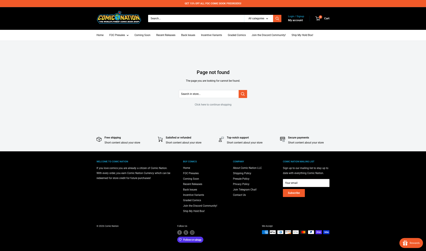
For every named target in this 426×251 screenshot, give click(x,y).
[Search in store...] (243, 94)
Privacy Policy (241, 184)
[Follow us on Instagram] (192, 232)
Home (100, 35)
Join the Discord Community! (269, 35)
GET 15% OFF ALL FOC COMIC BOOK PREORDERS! (213, 3)
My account (295, 20)
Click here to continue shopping (213, 104)
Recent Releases (165, 35)
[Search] (277, 18)
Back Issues (188, 35)
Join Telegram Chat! (245, 189)
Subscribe (294, 192)
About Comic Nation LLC (247, 168)
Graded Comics (237, 35)
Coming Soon (142, 35)
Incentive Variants (211, 35)
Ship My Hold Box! (302, 35)
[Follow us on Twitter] (186, 232)
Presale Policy (241, 178)
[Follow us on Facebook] (179, 232)
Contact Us (239, 194)
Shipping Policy (242, 173)
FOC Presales (117, 35)
